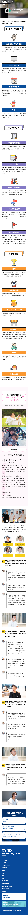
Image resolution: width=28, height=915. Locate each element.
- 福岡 (3, 875)
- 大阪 (3, 873)
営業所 (3, 870)
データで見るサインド (7, 881)
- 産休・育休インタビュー (7, 886)
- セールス (4, 863)
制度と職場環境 (5, 883)
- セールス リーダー (6, 865)
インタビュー (5, 860)
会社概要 (4, 891)
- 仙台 (3, 878)
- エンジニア (4, 868)
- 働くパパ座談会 (5, 888)
